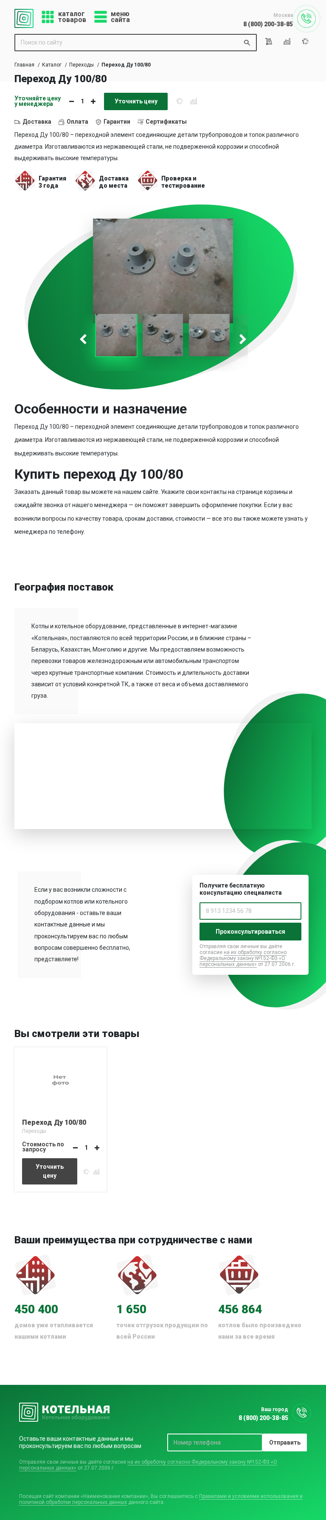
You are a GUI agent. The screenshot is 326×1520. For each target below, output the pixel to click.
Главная (24, 65)
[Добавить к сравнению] (193, 101)
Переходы (81, 65)
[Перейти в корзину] (270, 41)
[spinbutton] (82, 101)
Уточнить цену (136, 101)
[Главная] (24, 18)
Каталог (52, 65)
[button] (93, 101)
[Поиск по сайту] (247, 42)
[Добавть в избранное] (179, 101)
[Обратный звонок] (306, 19)
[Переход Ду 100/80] (60, 1079)
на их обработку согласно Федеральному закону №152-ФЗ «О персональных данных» (243, 958)
